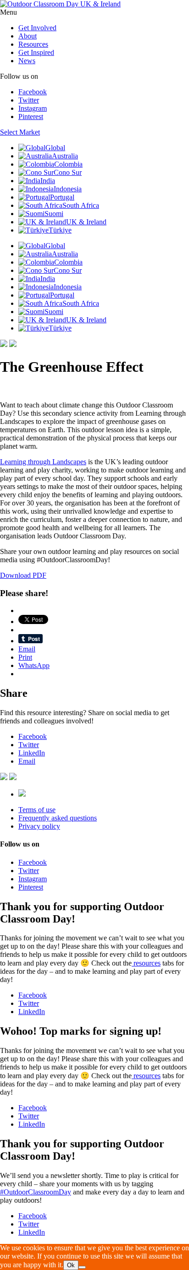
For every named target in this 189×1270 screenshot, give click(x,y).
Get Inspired (36, 52)
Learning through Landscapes (43, 462)
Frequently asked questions (57, 818)
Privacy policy (39, 826)
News (26, 61)
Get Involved (37, 28)
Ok (71, 1265)
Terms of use (37, 810)
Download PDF (23, 575)
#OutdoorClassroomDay (35, 1192)
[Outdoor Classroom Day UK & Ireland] (60, 4)
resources (146, 963)
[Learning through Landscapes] (22, 794)
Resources (33, 44)
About (27, 36)
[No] (82, 1267)
